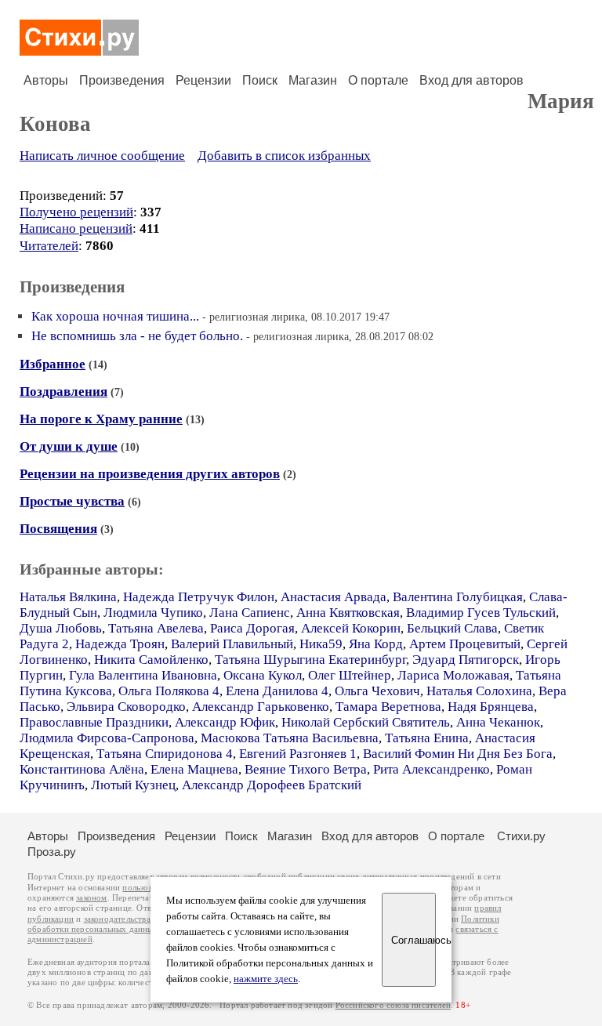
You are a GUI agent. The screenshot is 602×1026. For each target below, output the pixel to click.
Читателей (49, 245)
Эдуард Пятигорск (465, 659)
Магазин (312, 80)
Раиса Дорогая (252, 628)
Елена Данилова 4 (277, 690)
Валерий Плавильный (232, 643)
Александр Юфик (225, 722)
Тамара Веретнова (388, 706)
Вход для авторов (471, 80)
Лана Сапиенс (249, 612)
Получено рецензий (76, 212)
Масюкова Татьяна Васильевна (290, 738)
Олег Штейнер (349, 675)
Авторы (46, 80)
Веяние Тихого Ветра (306, 769)
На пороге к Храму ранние (101, 418)
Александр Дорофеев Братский (271, 785)
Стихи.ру (521, 836)
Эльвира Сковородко (126, 706)
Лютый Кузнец (133, 785)
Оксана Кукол (262, 675)
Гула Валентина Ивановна (143, 675)
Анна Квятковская (348, 612)
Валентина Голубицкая (458, 596)
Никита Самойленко (151, 659)
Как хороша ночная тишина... (115, 316)
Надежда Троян (120, 643)
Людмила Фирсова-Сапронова (107, 738)
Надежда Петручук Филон (198, 596)
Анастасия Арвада (333, 596)
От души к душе (69, 446)
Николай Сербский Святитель (365, 722)
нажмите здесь (266, 978)
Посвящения (58, 528)
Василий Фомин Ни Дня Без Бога (458, 753)
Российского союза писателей (393, 1005)
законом (91, 898)
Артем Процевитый (464, 643)
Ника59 (321, 643)
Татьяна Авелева (156, 628)
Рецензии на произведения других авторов (150, 473)
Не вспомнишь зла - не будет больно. (137, 335)
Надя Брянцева (491, 706)
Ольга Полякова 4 (168, 690)
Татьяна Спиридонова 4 (164, 753)
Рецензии (203, 80)
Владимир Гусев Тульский (481, 612)
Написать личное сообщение (102, 155)
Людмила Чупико (153, 612)
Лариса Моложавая (453, 675)
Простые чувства (72, 501)
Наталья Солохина (479, 690)
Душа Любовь (61, 628)
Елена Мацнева (194, 769)
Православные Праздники (94, 722)
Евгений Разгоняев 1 (298, 753)
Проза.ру (51, 851)
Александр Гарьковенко (260, 706)
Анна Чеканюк (498, 722)
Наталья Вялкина (68, 596)
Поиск (259, 80)
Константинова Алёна (82, 769)
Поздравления (63, 391)
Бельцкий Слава (452, 628)
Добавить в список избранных (284, 155)
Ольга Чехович (377, 690)
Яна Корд (376, 643)
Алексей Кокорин (351, 628)
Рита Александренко (431, 769)
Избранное (52, 364)
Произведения (122, 80)
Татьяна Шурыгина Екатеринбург (310, 659)
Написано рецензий (76, 228)
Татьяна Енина (427, 738)
